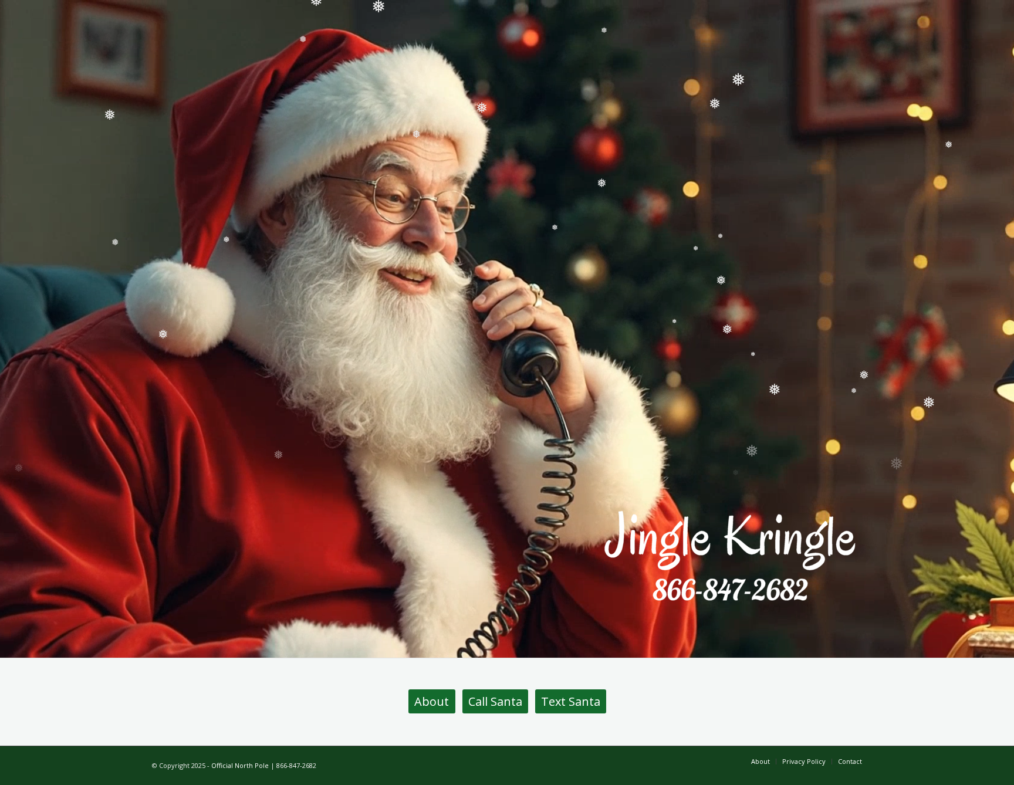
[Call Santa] (730, 555)
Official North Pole (240, 765)
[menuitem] (760, 761)
